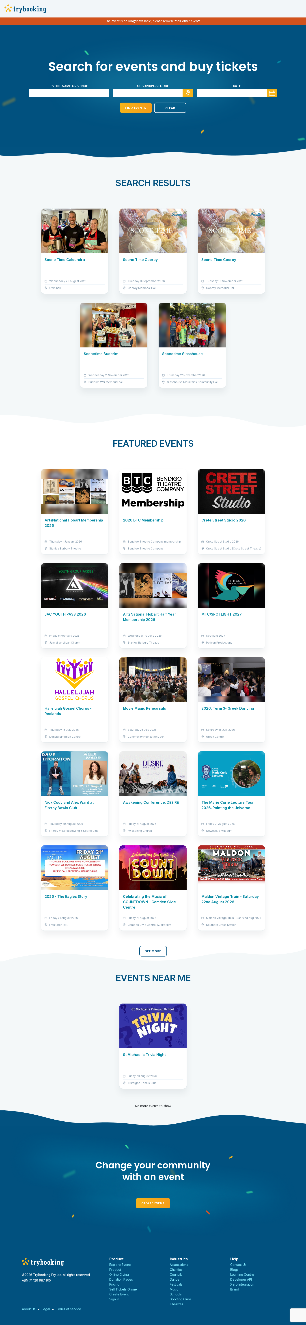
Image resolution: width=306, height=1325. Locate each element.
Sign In (114, 1299)
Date (237, 86)
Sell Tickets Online (123, 1289)
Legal (46, 1309)
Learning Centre (242, 1274)
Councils (176, 1274)
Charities (176, 1269)
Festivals (176, 1284)
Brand (234, 1289)
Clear (170, 108)
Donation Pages (121, 1279)
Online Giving (119, 1274)
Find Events (135, 108)
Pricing (114, 1284)
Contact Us (238, 1265)
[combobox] (153, 93)
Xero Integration (242, 1284)
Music (174, 1289)
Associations (179, 1265)
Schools (176, 1294)
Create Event (153, 1203)
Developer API (241, 1279)
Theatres (176, 1304)
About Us (28, 1309)
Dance (174, 1279)
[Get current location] (188, 93)
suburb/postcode (153, 86)
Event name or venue (69, 86)
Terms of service (68, 1309)
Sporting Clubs (181, 1299)
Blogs (234, 1269)
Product (115, 1269)
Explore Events (120, 1265)
